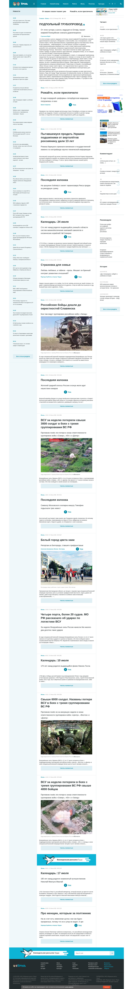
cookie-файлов (69, 987)
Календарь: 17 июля (55, 873)
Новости (65, 4)
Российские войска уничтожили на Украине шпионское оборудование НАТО (22, 180)
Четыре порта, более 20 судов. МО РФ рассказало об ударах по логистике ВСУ (65, 618)
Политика (92, 4)
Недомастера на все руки (108, 194)
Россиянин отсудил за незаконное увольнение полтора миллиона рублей (22, 34)
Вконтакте (107, 963)
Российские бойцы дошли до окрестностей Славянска (61, 306)
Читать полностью (66, 119)
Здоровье (75, 964)
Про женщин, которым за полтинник (66, 913)
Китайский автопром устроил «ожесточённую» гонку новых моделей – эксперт (21, 158)
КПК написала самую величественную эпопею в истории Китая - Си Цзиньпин (109, 286)
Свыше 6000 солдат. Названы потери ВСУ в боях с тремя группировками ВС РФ (66, 703)
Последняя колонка (54, 179)
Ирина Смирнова (45, 104)
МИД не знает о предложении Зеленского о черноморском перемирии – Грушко (21, 112)
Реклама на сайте (93, 963)
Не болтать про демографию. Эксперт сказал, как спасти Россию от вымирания (22, 146)
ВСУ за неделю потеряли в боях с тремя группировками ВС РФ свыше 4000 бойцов (66, 785)
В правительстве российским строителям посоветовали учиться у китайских (22, 89)
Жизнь (83, 4)
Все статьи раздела (23, 356)
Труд (74, 105)
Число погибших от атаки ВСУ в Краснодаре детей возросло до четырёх (21, 192)
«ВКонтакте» (76, 352)
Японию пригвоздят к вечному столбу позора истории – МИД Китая (109, 298)
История (43, 968)
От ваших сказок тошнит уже (54, 11)
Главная (43, 4)
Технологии (75, 968)
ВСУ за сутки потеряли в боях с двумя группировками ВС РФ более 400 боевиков (22, 237)
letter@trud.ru (75, 985)
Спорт (74, 963)
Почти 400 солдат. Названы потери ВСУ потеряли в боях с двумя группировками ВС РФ (22, 215)
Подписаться (112, 953)
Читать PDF (111, 12)
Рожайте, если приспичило (81, 11)
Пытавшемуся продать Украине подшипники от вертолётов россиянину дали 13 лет (63, 137)
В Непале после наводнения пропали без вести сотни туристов (109, 62)
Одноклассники (108, 966)
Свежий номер (54, 4)
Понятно (107, 987)
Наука (74, 966)
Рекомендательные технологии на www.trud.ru (95, 967)
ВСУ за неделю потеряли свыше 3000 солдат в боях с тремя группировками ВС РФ (63, 423)
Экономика (59, 966)
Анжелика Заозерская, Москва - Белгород (53, 549)
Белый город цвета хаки (58, 539)
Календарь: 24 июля (55, 221)
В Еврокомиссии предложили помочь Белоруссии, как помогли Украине (109, 183)
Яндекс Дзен (107, 964)
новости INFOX (104, 120)
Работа (74, 4)
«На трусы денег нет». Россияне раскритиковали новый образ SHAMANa (21, 22)
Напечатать (87, 36)
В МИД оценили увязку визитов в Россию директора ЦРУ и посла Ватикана (22, 134)
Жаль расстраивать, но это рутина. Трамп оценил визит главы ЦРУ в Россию (22, 56)
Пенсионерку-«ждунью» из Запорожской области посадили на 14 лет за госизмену (23, 302)
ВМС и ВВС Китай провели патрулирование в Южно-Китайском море (22, 290)
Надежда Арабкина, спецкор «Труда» (51, 276)
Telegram (106, 968)
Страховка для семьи (55, 264)
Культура (101, 4)
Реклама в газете (92, 964)
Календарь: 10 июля (55, 660)
